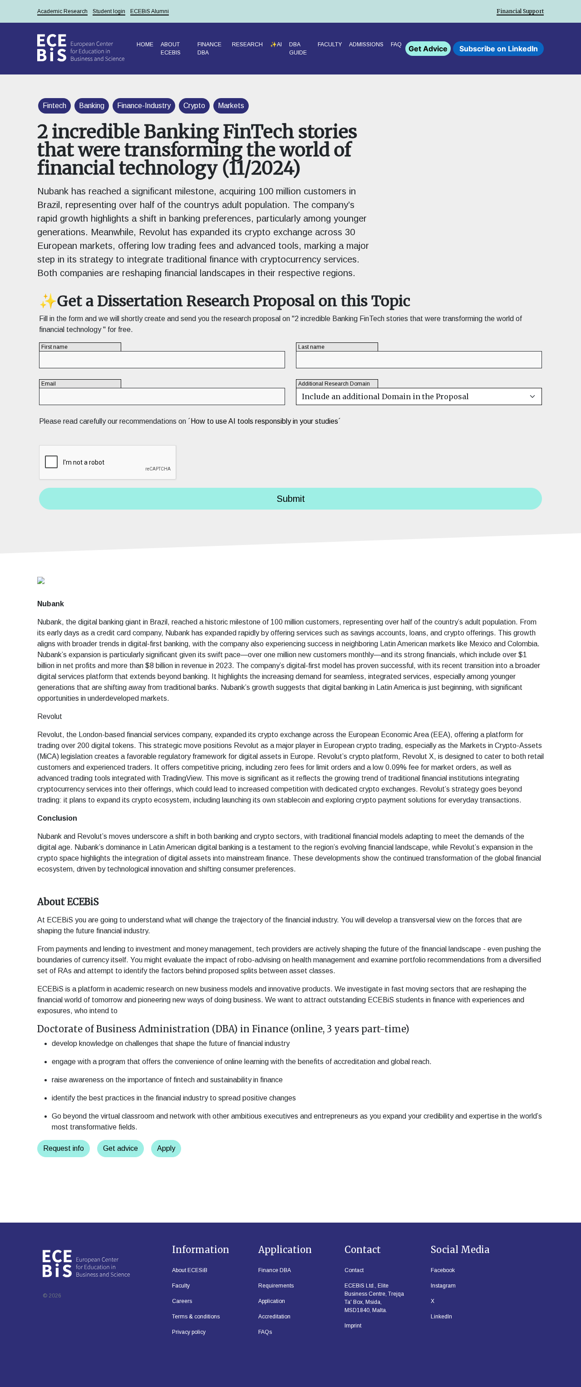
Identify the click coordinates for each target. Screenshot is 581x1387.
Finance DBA (209, 48)
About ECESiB (189, 1270)
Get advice (120, 1148)
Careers (182, 1301)
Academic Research (62, 11)
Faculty (330, 44)
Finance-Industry (144, 105)
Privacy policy (189, 1332)
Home (145, 44)
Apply (166, 1148)
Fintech (54, 105)
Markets (231, 105)
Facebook (443, 1270)
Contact (354, 1270)
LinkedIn (441, 1316)
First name (54, 347)
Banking (91, 105)
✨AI (276, 44)
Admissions (366, 44)
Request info (63, 1148)
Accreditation (274, 1316)
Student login (109, 11)
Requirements (276, 1286)
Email (48, 384)
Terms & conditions (196, 1316)
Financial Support (520, 11)
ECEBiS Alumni (149, 11)
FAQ (396, 44)
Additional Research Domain (334, 384)
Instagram (443, 1286)
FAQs (265, 1332)
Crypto (194, 105)
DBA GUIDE (298, 48)
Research (247, 44)
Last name (311, 347)
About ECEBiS (171, 48)
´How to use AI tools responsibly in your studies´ (264, 421)
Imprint (353, 1326)
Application (271, 1301)
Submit (290, 499)
